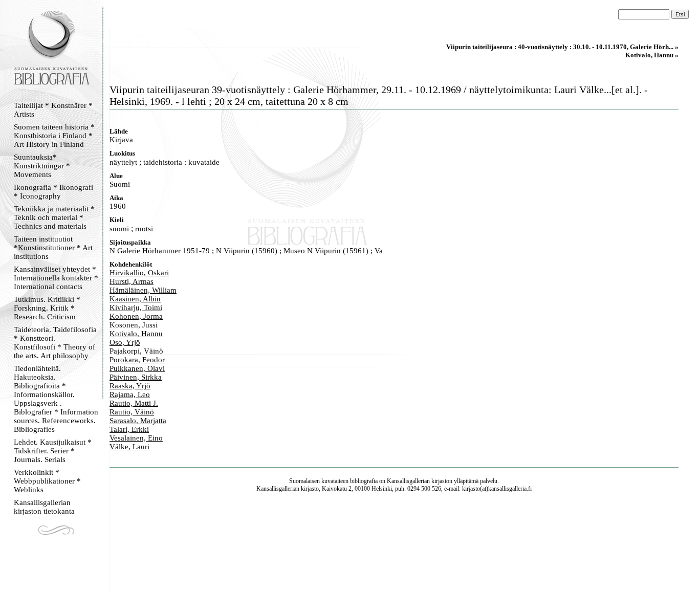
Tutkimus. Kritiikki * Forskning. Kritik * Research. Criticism (47, 308)
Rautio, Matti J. (134, 403)
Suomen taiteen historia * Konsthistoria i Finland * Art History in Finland (54, 135)
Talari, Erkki (129, 429)
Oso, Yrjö (125, 342)
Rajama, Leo (130, 394)
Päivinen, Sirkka (136, 377)
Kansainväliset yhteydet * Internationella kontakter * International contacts (56, 278)
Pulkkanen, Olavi (137, 368)
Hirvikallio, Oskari (139, 273)
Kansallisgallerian (408, 481)
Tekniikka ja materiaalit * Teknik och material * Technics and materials (54, 217)
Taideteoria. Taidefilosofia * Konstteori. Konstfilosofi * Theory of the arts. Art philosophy (55, 342)
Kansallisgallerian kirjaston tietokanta (44, 506)
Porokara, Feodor (137, 360)
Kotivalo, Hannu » (652, 55)
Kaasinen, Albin (135, 299)
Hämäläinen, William (143, 290)
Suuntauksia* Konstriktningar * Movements (42, 166)
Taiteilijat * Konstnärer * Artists (53, 109)
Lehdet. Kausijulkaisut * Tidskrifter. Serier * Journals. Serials (53, 451)
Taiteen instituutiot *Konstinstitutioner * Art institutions (53, 247)
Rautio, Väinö (132, 412)
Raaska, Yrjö (130, 386)
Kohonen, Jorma (136, 316)
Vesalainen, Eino (136, 438)
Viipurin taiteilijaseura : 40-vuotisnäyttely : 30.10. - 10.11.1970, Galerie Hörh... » (562, 47)
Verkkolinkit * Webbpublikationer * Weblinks (47, 481)
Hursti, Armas (132, 281)
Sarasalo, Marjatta (138, 420)
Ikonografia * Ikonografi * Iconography (53, 191)
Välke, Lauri (129, 447)
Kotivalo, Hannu (136, 334)
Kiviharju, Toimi (136, 307)
